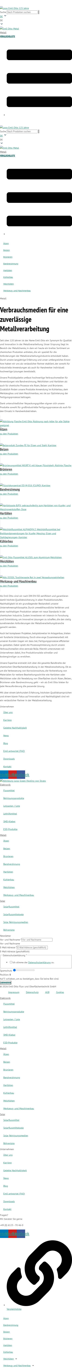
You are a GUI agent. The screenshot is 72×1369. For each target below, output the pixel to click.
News (6, 735)
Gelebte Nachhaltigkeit (15, 727)
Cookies (60, 992)
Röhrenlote (9, 929)
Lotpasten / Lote (11, 805)
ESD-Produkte (10, 829)
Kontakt (7, 766)
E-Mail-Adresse (8, 947)
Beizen (6, 250)
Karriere (7, 720)
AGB (47, 992)
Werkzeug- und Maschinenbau (17, 290)
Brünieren (7, 257)
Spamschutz (6, 970)
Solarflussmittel (11, 906)
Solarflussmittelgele (13, 914)
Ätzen (6, 243)
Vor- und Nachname (10, 939)
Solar (2, 900)
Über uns (8, 712)
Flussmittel (9, 790)
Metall (3, 32)
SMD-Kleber (9, 821)
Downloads (9, 758)
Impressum (13, 992)
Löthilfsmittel (10, 813)
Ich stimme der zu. (33, 962)
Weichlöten (8, 283)
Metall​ (3, 835)
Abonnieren (5, 982)
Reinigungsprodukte (13, 798)
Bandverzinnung (10, 263)
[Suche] (38, 12)
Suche (3, 12)
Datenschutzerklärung (39, 962)
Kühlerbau (8, 277)
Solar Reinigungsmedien (15, 922)
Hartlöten (7, 270)
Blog (5, 743)
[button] (36, 20)
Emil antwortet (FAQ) (14, 751)
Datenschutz (32, 992)
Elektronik (5, 784)
